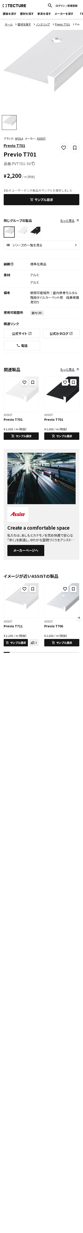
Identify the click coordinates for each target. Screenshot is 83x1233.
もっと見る (67, 220)
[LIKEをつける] (24, 382)
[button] (12, 264)
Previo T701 (14, 145)
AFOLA (19, 138)
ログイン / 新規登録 (66, 5)
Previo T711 (13, 626)
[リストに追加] (33, 382)
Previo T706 (53, 626)
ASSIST (41, 138)
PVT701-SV (21, 163)
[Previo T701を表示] (22, 232)
